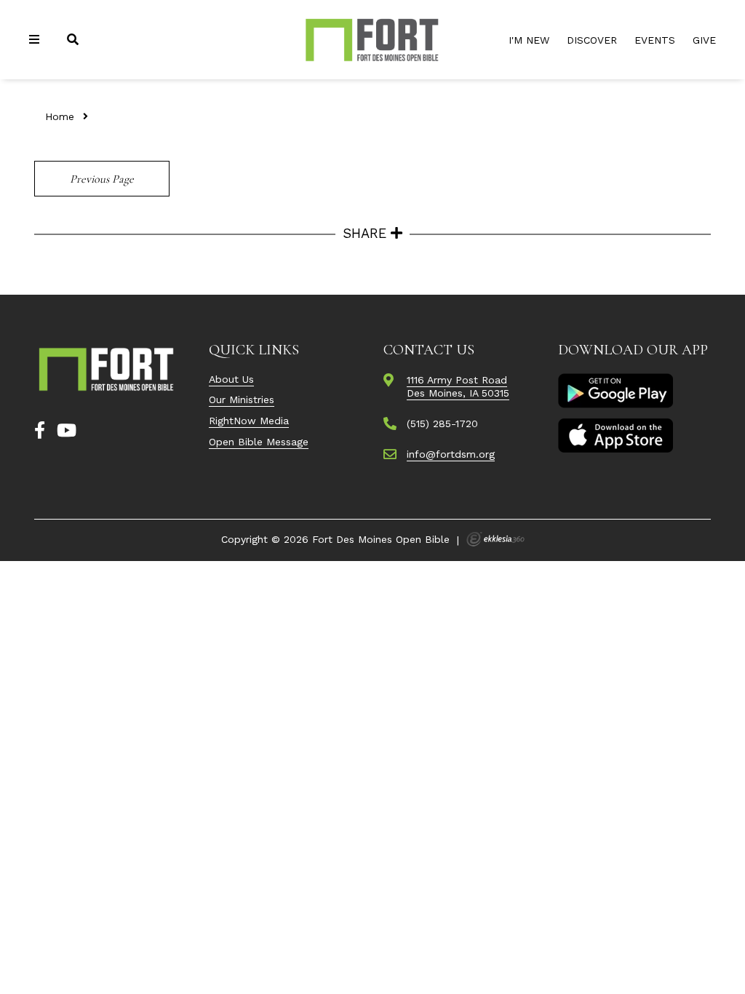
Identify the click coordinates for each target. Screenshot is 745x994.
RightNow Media (249, 420)
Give (704, 40)
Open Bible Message (258, 442)
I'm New (529, 40)
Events (654, 40)
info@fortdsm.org (451, 454)
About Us (231, 379)
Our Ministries (241, 399)
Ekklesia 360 (495, 539)
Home (59, 116)
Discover (592, 40)
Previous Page (102, 179)
